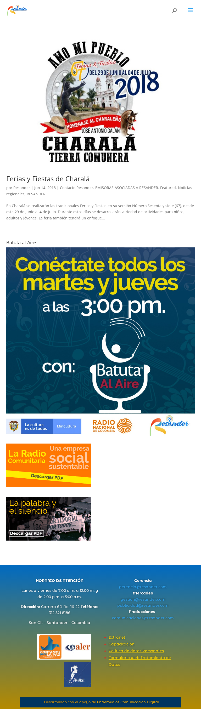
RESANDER (36, 193)
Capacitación (122, 644)
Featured (168, 187)
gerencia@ (129, 587)
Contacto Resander (76, 187)
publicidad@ (129, 605)
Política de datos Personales (136, 651)
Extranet (117, 637)
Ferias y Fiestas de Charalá (48, 178)
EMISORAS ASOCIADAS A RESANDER (126, 187)
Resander (21, 187)
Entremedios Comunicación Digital (128, 702)
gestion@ (130, 599)
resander (149, 587)
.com (162, 587)
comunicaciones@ (129, 618)
